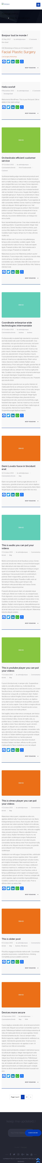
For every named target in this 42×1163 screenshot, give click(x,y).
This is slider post (11, 939)
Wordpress (24, 946)
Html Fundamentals (25, 167)
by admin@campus (19, 39)
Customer (5, 170)
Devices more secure (13, 1012)
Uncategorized (8, 94)
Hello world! (8, 87)
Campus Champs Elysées (23, 1158)
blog (20, 476)
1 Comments (33, 39)
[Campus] (6, 4)
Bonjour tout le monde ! (15, 35)
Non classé (5, 42)
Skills (26, 1019)
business (21, 332)
